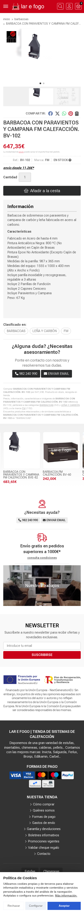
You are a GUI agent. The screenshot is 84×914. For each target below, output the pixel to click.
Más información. (66, 895)
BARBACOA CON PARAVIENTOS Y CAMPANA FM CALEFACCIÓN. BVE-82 (21, 474)
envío (21, 152)
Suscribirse (42, 655)
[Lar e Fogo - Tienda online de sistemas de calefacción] (27, 6)
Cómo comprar (43, 804)
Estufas (30, 871)
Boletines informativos (43, 835)
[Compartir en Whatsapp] (64, 113)
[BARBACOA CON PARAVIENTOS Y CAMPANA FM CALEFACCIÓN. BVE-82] (21, 450)
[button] (40, 83)
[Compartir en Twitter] (57, 113)
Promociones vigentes (43, 841)
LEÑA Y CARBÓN (70, 405)
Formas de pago (43, 817)
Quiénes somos (44, 810)
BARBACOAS (46, 405)
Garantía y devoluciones (44, 829)
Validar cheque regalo (43, 848)
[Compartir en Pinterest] (70, 113)
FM (23, 408)
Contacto (43, 854)
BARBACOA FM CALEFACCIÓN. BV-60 (57, 473)
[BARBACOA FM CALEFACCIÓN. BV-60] (61, 450)
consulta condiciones (42, 557)
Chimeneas (51, 871)
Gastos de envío (43, 823)
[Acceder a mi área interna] (69, 6)
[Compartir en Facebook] (50, 113)
